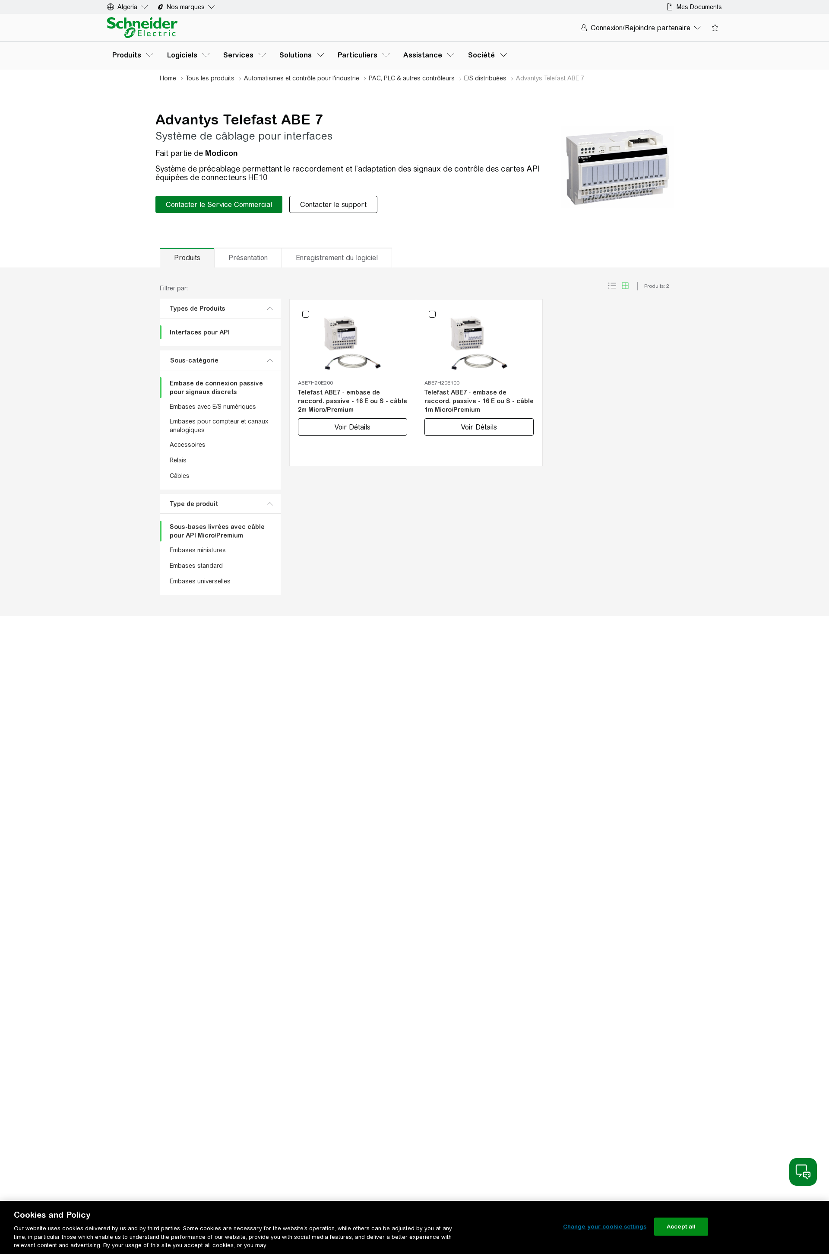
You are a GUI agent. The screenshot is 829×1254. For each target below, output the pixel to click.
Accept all (681, 1226)
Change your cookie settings (605, 1226)
